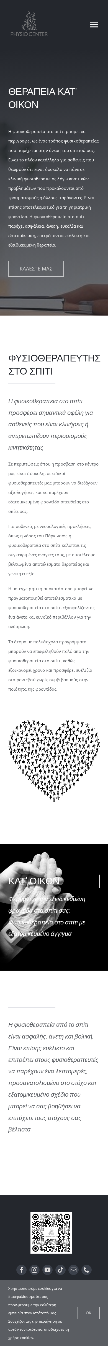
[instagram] (34, 1270)
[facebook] (21, 1270)
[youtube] (47, 1270)
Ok (88, 1312)
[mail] (73, 1270)
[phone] (86, 1270)
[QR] (51, 1214)
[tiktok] (60, 1270)
